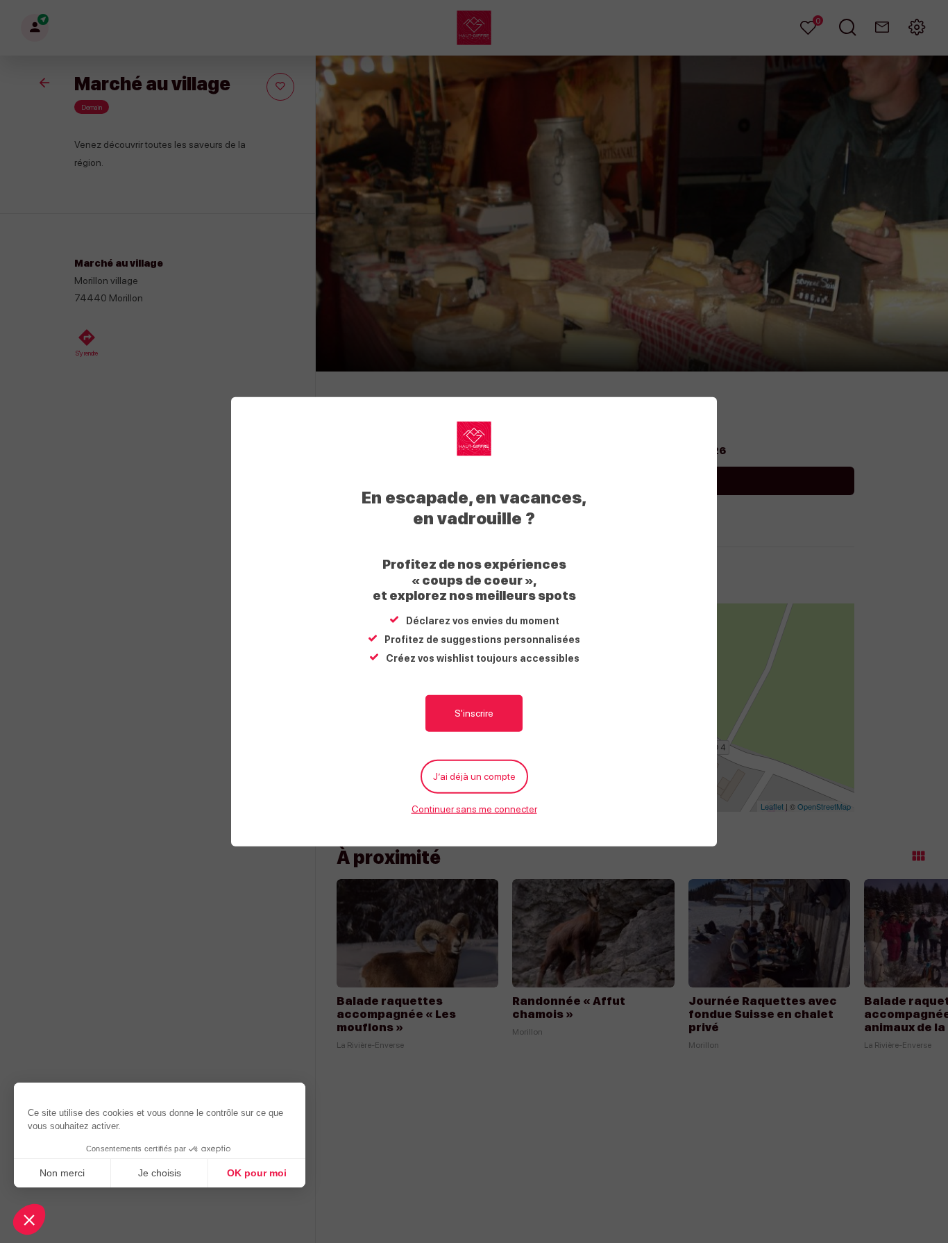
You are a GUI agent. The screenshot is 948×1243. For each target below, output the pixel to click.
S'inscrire (474, 713)
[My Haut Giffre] (474, 439)
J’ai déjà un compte (474, 776)
